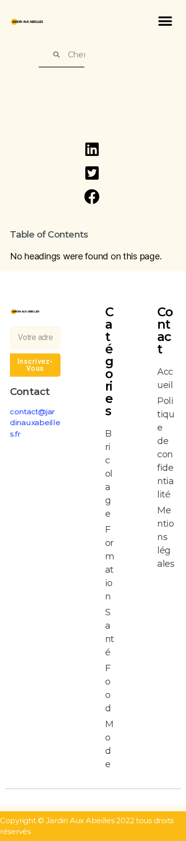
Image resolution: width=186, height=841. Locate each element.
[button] (165, 21)
